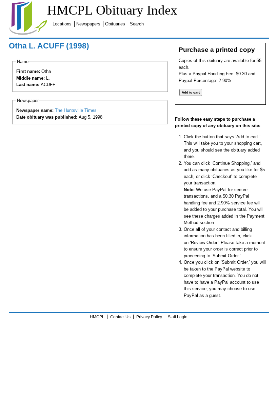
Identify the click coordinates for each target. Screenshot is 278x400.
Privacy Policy (149, 317)
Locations (62, 23)
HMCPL (97, 317)
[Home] (28, 33)
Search (137, 23)
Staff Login (177, 317)
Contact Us (120, 317)
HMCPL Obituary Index (112, 10)
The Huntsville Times (76, 110)
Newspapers (88, 23)
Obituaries (115, 23)
